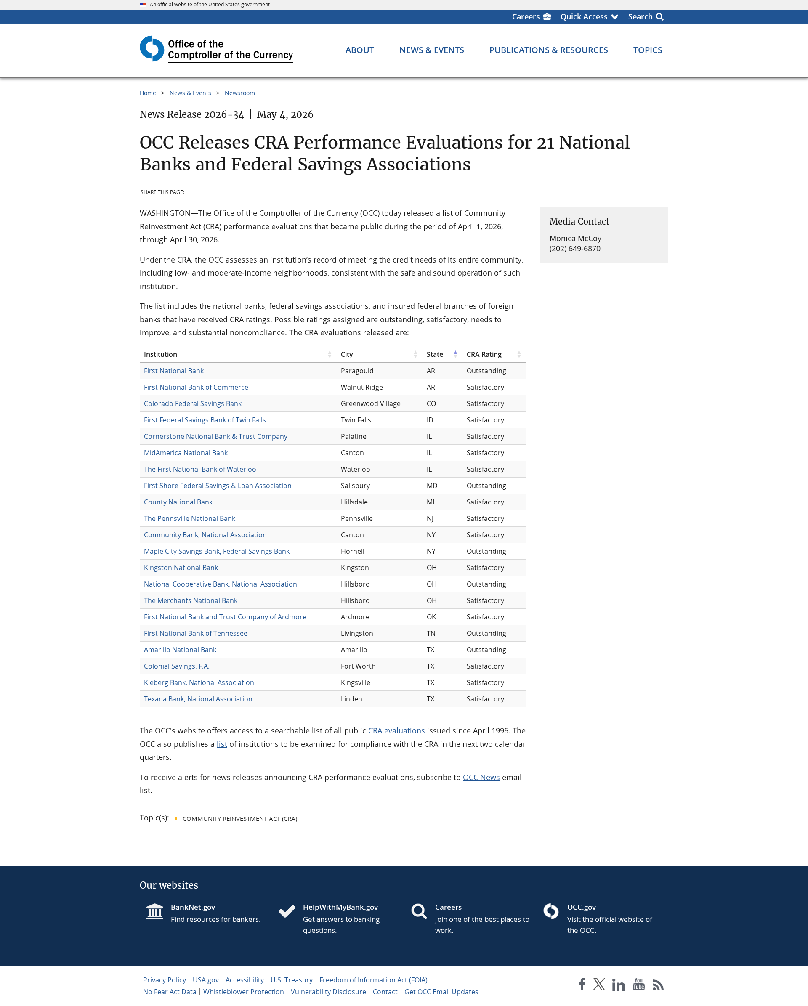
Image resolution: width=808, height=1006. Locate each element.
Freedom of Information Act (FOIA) (373, 980)
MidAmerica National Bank (186, 452)
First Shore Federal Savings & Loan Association (218, 485)
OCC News (481, 777)
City (347, 354)
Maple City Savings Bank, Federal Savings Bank (217, 551)
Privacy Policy (164, 980)
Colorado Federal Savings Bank (193, 403)
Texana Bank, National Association (198, 698)
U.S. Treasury (292, 980)
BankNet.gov (193, 907)
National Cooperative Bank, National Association (220, 584)
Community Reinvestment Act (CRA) (240, 818)
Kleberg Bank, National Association (199, 682)
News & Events (190, 93)
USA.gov (206, 980)
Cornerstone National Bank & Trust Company (215, 436)
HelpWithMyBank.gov (340, 907)
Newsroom (240, 93)
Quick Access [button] (584, 16)
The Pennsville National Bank (189, 518)
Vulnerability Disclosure (328, 991)
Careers (526, 16)
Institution (160, 354)
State (435, 354)
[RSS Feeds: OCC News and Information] (658, 986)
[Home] (290, 912)
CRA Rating (484, 354)
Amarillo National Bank (180, 649)
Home (148, 93)
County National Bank (178, 502)
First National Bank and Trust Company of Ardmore (225, 616)
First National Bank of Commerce (196, 387)
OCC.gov (581, 907)
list (222, 744)
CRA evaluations (396, 730)
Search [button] (640, 16)
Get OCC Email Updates (441, 991)
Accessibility (245, 980)
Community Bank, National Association (205, 534)
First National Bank (174, 370)
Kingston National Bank (181, 567)
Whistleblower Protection (243, 991)
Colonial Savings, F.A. (177, 666)
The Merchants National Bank (190, 600)
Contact (385, 991)
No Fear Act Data (170, 991)
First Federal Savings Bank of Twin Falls (205, 420)
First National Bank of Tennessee (195, 633)
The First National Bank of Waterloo (200, 469)
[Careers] (422, 912)
